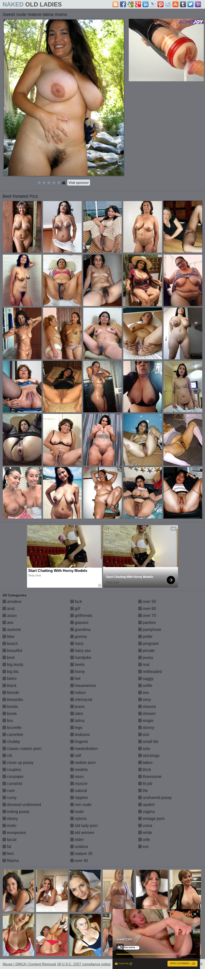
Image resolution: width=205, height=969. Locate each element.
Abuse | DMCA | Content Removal (29, 964)
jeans (79, 706)
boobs (12, 706)
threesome (152, 776)
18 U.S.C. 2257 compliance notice (84, 964)
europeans (16, 832)
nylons (80, 818)
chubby (13, 741)
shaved (149, 706)
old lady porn (86, 825)
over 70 (149, 615)
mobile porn (85, 762)
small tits (150, 741)
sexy (146, 699)
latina (79, 720)
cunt (10, 790)
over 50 (149, 601)
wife (146, 839)
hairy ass (82, 650)
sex (145, 692)
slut (145, 734)
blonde (12, 692)
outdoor (81, 846)
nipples (81, 797)
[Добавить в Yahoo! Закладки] (198, 4)
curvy (11, 797)
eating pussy (18, 811)
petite (147, 636)
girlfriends (83, 615)
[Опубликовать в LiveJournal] (153, 4)
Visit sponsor (78, 183)
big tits (12, 671)
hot (77, 678)
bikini (11, 678)
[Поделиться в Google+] (138, 4)
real (146, 664)
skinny (148, 727)
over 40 (81, 860)
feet (10, 853)
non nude (83, 804)
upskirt (148, 804)
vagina (148, 811)
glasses (81, 622)
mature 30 (83, 853)
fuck (78, 601)
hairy (79, 643)
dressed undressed (23, 804)
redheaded (152, 671)
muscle (81, 783)
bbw (10, 636)
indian (80, 692)
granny (80, 636)
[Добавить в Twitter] (191, 4)
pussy (147, 657)
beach (12, 643)
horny (79, 671)
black (11, 685)
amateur (14, 601)
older (79, 839)
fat (8, 846)
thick (146, 769)
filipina (12, 860)
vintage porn (153, 818)
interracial (83, 699)
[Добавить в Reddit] (168, 4)
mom (79, 776)
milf (77, 755)
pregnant (150, 643)
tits (145, 790)
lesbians (82, 734)
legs (78, 727)
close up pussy (20, 762)
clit (9, 755)
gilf (77, 608)
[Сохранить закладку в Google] (131, 4)
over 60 (149, 608)
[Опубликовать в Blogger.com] (115, 4)
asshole (13, 629)
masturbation (86, 748)
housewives (85, 685)
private (148, 650)
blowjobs (14, 699)
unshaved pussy (157, 797)
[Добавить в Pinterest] (161, 4)
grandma (82, 629)
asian (11, 615)
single (148, 720)
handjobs (82, 657)
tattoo (147, 762)
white (147, 832)
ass (9, 622)
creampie (15, 776)
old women (84, 832)
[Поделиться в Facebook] (123, 4)
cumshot (14, 783)
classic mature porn (24, 748)
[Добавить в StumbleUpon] (175, 4)
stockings (151, 755)
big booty (14, 664)
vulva (147, 825)
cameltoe (14, 734)
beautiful (14, 650)
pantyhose (151, 629)
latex (78, 713)
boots (11, 713)
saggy (148, 678)
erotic (11, 825)
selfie (147, 685)
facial (11, 839)
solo (146, 748)
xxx (145, 846)
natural (80, 790)
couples (13, 769)
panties (149, 622)
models (81, 769)
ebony (12, 818)
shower (149, 713)
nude (79, 811)
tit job (147, 783)
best (10, 657)
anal (10, 608)
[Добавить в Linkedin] (145, 4)
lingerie (81, 741)
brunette (14, 727)
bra (9, 720)
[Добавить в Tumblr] (183, 4)
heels (79, 664)
